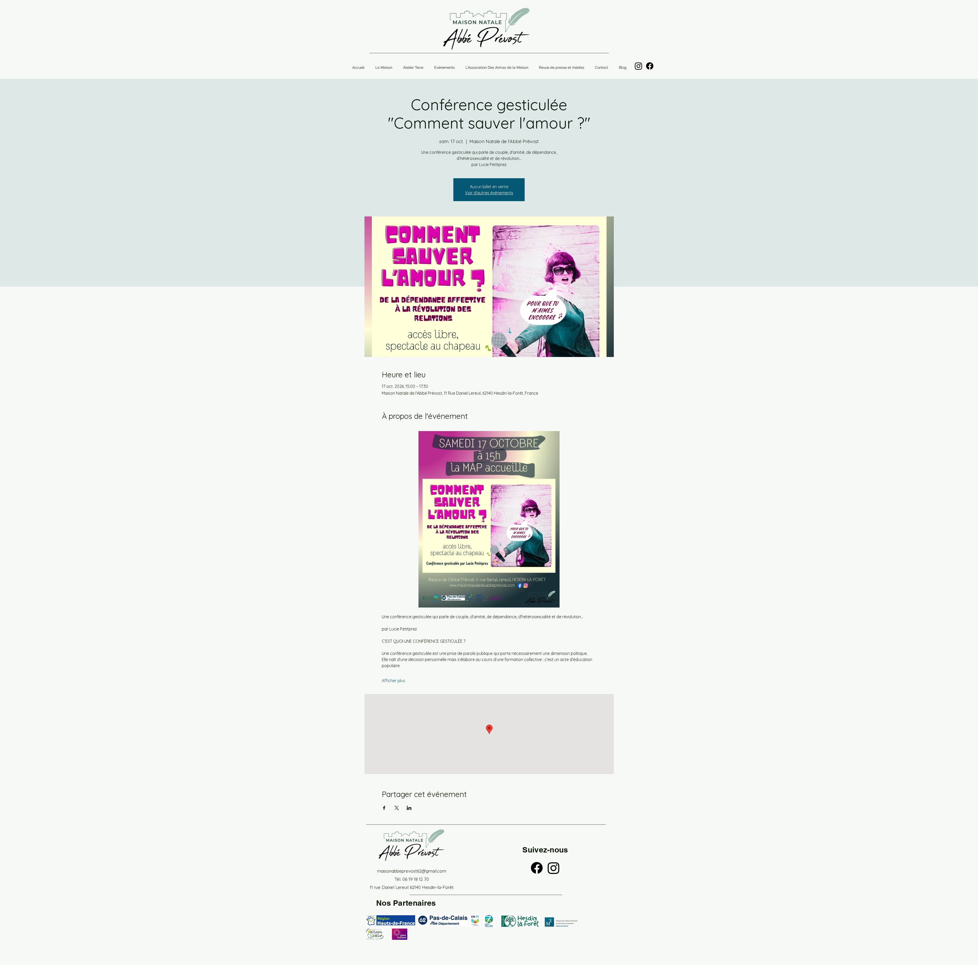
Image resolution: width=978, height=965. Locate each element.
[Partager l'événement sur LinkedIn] (409, 808)
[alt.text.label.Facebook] (650, 66)
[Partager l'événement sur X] (396, 808)
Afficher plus (393, 680)
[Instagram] (638, 66)
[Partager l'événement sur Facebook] (384, 808)
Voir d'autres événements (489, 192)
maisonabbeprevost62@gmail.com (411, 871)
